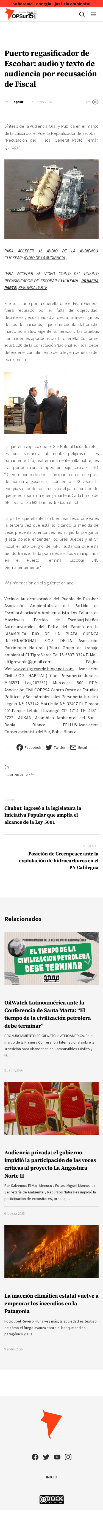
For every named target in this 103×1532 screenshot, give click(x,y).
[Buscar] (82, 14)
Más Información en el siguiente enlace (39, 583)
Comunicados (19, 774)
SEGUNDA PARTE (32, 287)
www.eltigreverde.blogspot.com (43, 668)
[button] (93, 14)
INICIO (51, 1476)
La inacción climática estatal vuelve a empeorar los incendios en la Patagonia (51, 1303)
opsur (18, 102)
